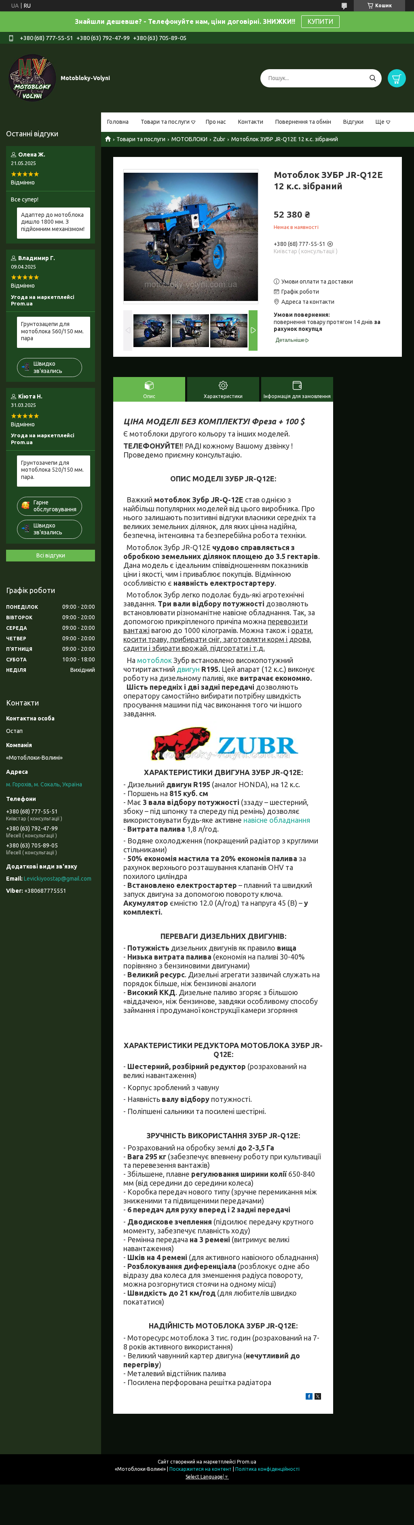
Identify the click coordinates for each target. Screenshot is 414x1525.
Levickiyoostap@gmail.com (57, 878)
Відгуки (353, 122)
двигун (188, 669)
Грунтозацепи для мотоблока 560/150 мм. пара (52, 331)
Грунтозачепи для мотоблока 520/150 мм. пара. (52, 470)
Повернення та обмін (303, 122)
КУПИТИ (320, 21)
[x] (318, 1397)
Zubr (219, 139)
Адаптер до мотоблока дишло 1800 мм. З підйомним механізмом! (52, 222)
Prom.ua (246, 1461)
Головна (118, 122)
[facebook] (309, 1397)
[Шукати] (372, 78)
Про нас (216, 122)
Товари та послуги (165, 122)
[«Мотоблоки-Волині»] (32, 77)
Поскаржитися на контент (200, 1469)
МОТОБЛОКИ (189, 139)
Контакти (250, 122)
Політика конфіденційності (267, 1469)
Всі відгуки (50, 555)
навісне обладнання (276, 820)
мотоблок (154, 660)
